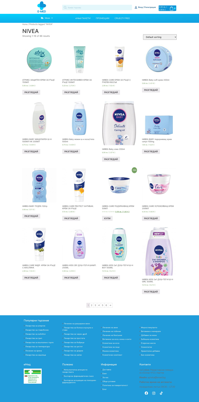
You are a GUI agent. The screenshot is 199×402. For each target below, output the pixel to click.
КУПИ (107, 218)
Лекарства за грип (33, 338)
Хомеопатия (146, 347)
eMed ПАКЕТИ (82, 18)
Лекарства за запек (73, 355)
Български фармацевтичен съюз (79, 376)
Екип (104, 373)
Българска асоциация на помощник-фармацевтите (79, 381)
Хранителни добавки (150, 351)
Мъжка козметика (110, 351)
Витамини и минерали (151, 331)
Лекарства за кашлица (35, 355)
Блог (104, 389)
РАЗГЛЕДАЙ (31, 92)
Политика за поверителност (115, 385)
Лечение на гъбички (111, 331)
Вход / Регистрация (147, 7)
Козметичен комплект (112, 355)
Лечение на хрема (33, 350)
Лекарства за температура (37, 346)
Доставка (106, 369)
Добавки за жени (149, 335)
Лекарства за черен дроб (75, 334)
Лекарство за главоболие (37, 330)
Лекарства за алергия (35, 326)
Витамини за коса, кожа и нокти (116, 339)
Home (24, 24)
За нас (105, 377)
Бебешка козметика (150, 339)
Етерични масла (148, 343)
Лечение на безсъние (112, 335)
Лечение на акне (110, 327)
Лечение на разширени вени (77, 323)
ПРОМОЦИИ (102, 18)
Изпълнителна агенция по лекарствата (74, 370)
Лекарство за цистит (73, 346)
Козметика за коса (110, 343)
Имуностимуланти (149, 327)
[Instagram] (153, 393)
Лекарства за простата (74, 338)
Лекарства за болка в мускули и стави (77, 328)
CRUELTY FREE (122, 18)
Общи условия (108, 381)
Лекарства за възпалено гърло (39, 342)
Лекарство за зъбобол (35, 334)
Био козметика (147, 355)
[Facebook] (146, 393)
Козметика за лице (111, 347)
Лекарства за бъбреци (74, 342)
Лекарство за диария (73, 350)
